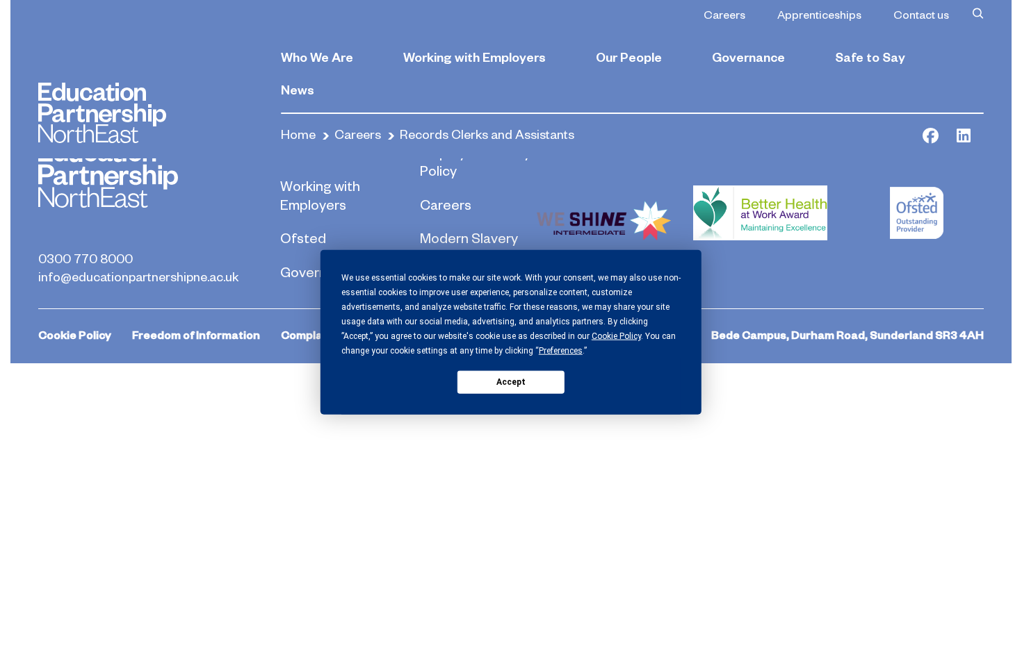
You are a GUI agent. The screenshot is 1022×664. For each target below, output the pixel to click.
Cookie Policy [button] (616, 336)
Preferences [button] (561, 351)
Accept (511, 381)
